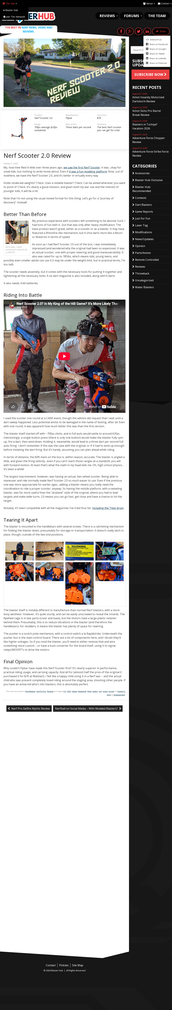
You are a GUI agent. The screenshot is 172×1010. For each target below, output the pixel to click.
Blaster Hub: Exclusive (149, 180)
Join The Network (15, 16)
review (105, 691)
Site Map (77, 965)
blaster (74, 691)
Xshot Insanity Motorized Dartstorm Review (148, 98)
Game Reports (144, 211)
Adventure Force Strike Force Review (150, 152)
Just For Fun (41, 691)
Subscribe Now (149, 74)
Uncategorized (144, 280)
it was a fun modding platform (88, 171)
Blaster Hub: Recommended (141, 189)
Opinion (140, 246)
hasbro (95, 691)
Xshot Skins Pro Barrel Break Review (146, 111)
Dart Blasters (30, 691)
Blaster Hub (11, 10)
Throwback (142, 273)
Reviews (107, 15)
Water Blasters (144, 287)
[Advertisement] (64, 926)
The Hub (10, 3)
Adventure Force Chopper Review (148, 138)
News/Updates (144, 239)
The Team (157, 15)
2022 (69, 691)
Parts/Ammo (143, 253)
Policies (64, 965)
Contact (164, 3)
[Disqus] (64, 770)
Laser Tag (141, 225)
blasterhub (82, 691)
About (149, 3)
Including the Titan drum (107, 508)
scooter (111, 691)
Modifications (143, 232)
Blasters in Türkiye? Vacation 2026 (144, 125)
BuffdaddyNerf (119, 695)
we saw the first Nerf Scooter (81, 167)
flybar (89, 691)
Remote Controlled (147, 260)
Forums (131, 15)
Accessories (142, 173)
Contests (140, 198)
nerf (100, 691)
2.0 (64, 691)
